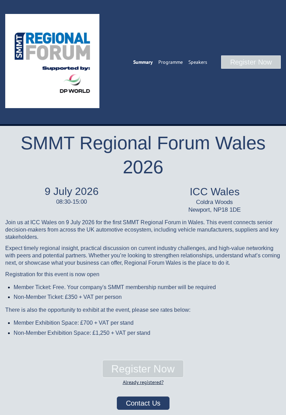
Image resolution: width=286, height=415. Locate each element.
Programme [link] (170, 62)
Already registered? (143, 382)
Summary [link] (143, 62)
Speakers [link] (197, 62)
